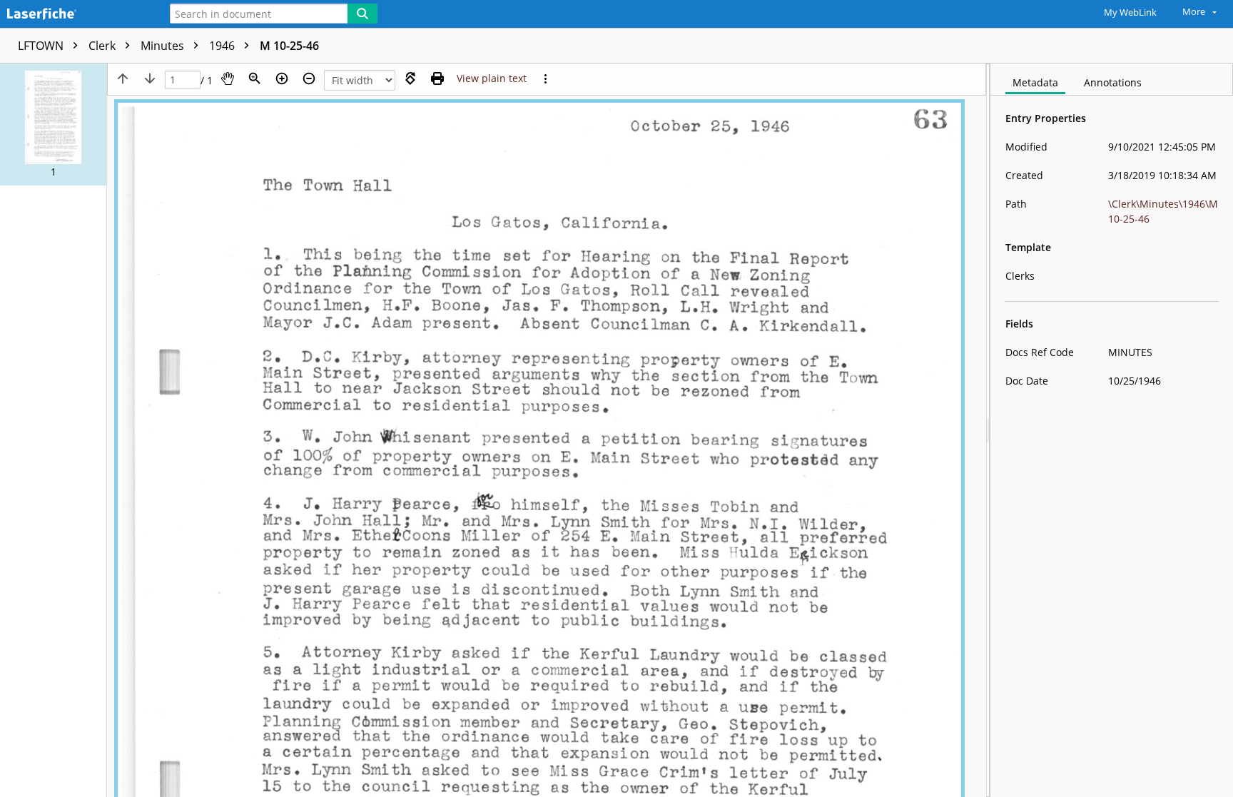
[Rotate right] (410, 78)
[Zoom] (255, 78)
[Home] (75, 14)
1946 (223, 46)
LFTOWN (42, 46)
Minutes (164, 46)
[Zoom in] (282, 78)
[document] (1111, 430)
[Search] (362, 14)
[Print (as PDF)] (437, 78)
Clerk (103, 46)
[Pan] (227, 78)
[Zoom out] (309, 78)
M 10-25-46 (289, 46)
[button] (53, 125)
